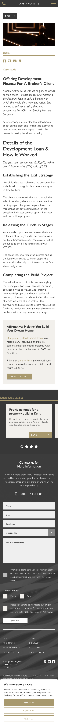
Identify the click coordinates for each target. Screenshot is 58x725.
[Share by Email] (15, 61)
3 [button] (31, 446)
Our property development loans (25, 338)
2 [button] (26, 446)
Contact (34, 642)
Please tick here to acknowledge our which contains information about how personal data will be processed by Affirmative (31, 608)
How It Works (11, 647)
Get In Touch (17, 376)
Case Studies (36, 652)
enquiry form (25, 360)
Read (34, 434)
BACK (8, 15)
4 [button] (36, 446)
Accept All (29, 702)
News (32, 638)
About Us (34, 647)
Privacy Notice (12, 652)
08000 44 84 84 (31, 494)
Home (6, 638)
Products (9, 642)
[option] (29, 421)
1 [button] (22, 446)
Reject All (29, 718)
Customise (29, 710)
